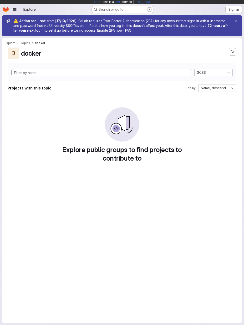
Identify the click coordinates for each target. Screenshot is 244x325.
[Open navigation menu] (14, 9)
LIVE (118, 2)
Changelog (142, 2)
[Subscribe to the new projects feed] (232, 52)
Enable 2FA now (109, 30)
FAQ (97, 2)
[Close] (236, 21)
